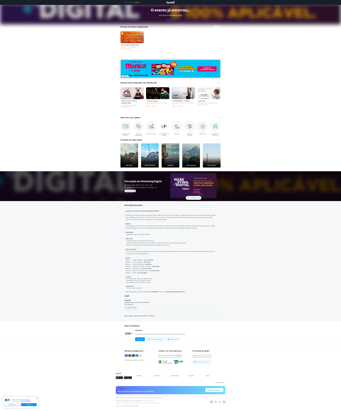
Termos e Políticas (120, 397)
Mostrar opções (220, 382)
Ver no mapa (131, 308)
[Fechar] (37, 398)
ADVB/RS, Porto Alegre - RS (148, 187)
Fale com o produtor (157, 339)
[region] (20, 402)
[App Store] (119, 377)
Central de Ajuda (207, 355)
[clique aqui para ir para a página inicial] (170, 2)
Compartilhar (195, 198)
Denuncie (151, 316)
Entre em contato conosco (131, 406)
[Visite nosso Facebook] (224, 402)
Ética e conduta (130, 397)
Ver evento (170, 20)
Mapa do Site (159, 397)
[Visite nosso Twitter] (220, 402)
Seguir (141, 339)
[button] (7, 400)
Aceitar (28, 404)
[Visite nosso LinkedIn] (211, 402)
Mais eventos (174, 339)
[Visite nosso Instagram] (216, 402)
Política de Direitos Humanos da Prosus (145, 397)
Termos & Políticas (25, 401)
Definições (12, 404)
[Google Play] (128, 377)
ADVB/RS (137, 2)
